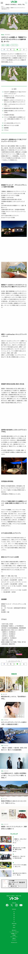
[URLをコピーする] (24, 49)
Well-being (14, 923)
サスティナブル (14, 45)
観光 (3, 45)
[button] (4, 49)
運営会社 (14, 938)
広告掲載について (14, 933)
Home (2, 6)
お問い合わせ (14, 930)
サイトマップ (14, 940)
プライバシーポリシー (14, 936)
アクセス (6, 130)
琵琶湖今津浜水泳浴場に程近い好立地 (13, 108)
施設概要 (6, 128)
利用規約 (14, 935)
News (14, 927)
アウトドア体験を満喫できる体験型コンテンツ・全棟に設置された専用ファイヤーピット (14, 118)
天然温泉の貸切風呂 (9, 115)
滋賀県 (7, 45)
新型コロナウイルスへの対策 (11, 125)
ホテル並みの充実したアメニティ (12, 123)
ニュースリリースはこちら (14, 931)
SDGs (14, 925)
